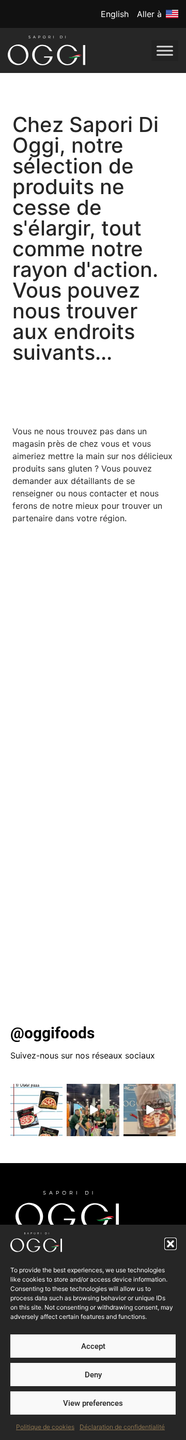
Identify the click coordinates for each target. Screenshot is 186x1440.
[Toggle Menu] (165, 50)
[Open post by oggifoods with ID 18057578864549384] (93, 1110)
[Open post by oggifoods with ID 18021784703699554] (149, 1110)
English (115, 14)
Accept (93, 1346)
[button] (170, 1244)
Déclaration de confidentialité (122, 1427)
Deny (93, 1374)
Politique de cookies (45, 1427)
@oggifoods (52, 1033)
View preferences (93, 1403)
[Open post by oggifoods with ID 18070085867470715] (36, 1110)
